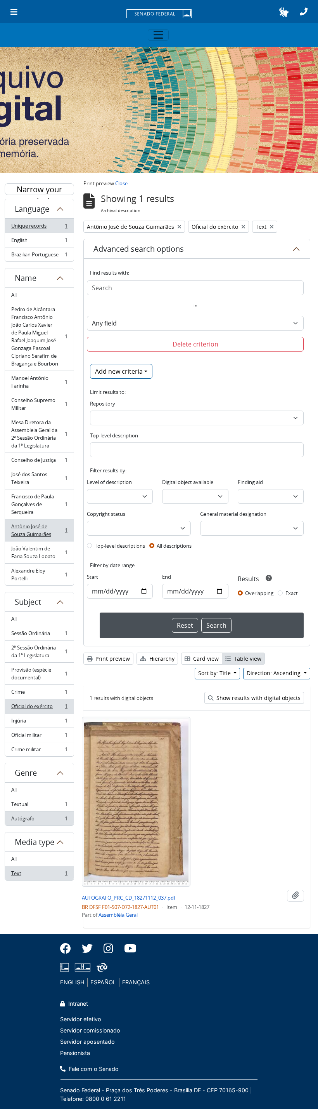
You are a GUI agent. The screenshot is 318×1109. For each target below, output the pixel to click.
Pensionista (75, 1053)
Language (32, 209)
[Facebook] (68, 948)
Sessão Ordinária (39, 635)
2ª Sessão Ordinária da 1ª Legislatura (39, 651)
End (166, 576)
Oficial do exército (39, 708)
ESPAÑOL (103, 982)
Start (92, 576)
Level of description (109, 482)
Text (39, 875)
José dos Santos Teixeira (39, 478)
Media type (34, 842)
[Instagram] (108, 948)
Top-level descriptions (120, 545)
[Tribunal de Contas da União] (100, 967)
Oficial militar (39, 736)
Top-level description (114, 435)
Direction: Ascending (274, 673)
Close (121, 183)
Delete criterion (195, 344)
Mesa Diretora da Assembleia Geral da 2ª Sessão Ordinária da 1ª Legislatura (39, 434)
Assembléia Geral (118, 914)
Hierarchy (161, 658)
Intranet (77, 1003)
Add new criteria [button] (119, 371)
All (14, 294)
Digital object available (187, 482)
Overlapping (259, 593)
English (39, 242)
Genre (26, 773)
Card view (205, 658)
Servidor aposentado (87, 1041)
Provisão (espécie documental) (39, 673)
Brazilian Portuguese (39, 256)
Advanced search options (138, 249)
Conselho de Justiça (39, 461)
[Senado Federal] (159, 14)
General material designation (233, 513)
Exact (291, 593)
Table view (246, 658)
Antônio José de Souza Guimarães (39, 530)
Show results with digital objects (258, 698)
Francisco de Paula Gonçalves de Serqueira (39, 504)
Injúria (39, 722)
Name (25, 278)
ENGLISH (72, 982)
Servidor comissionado (90, 1030)
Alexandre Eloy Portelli (39, 574)
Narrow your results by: (39, 189)
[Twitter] (87, 948)
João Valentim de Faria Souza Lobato (39, 552)
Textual (39, 806)
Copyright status (106, 513)
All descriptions (174, 545)
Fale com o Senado (93, 1068)
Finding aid (250, 482)
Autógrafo (39, 820)
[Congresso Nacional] (82, 967)
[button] (284, 12)
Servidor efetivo (80, 1019)
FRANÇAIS (136, 982)
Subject (28, 602)
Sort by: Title (215, 673)
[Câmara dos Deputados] (66, 967)
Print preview (112, 658)
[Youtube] (128, 948)
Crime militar (39, 751)
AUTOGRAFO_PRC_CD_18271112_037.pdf (128, 897)
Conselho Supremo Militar (39, 404)
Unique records (39, 227)
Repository (102, 403)
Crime (39, 693)
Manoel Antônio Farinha (39, 381)
